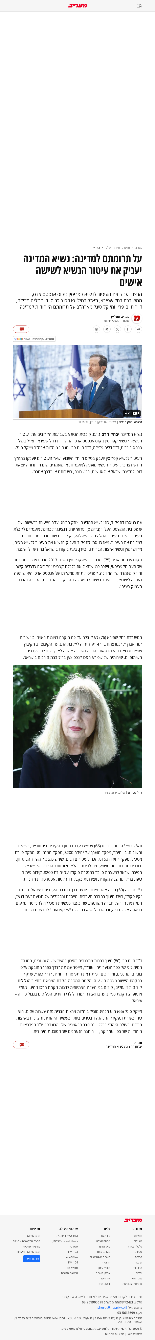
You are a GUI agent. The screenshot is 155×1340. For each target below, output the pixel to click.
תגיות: (137, 1043)
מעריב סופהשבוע (100, 1257)
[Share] (138, 329)
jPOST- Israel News (65, 1241)
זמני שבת (72, 1268)
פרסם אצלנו (103, 1241)
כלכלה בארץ (135, 1246)
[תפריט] (146, 6)
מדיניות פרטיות (31, 1246)
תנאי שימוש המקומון (29, 1252)
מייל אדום (104, 1246)
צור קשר (105, 1236)
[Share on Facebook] (128, 329)
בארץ (96, 247)
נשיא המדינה (114, 1046)
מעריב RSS (103, 1252)
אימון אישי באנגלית (67, 1236)
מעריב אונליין (120, 316)
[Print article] (96, 329)
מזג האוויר (136, 1278)
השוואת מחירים (69, 1273)
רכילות (138, 1257)
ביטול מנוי (104, 1284)
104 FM (73, 1262)
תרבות (138, 1262)
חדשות (138, 1236)
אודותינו (105, 1278)
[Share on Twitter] (117, 329)
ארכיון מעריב (103, 1273)
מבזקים (138, 1241)
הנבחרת (137, 1268)
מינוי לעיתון (104, 1268)
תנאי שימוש (33, 1236)
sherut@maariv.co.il (112, 1307)
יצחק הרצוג (134, 1046)
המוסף (106, 1262)
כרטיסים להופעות (132, 1284)
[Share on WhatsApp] (107, 329)
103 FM (73, 1252)
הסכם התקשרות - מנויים (26, 1241)
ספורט (138, 1252)
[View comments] (21, 329)
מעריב (138, 247)
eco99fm (72, 1257)
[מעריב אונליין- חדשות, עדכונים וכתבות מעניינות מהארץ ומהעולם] (77, 5)
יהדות (139, 1273)
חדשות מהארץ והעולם (118, 247)
